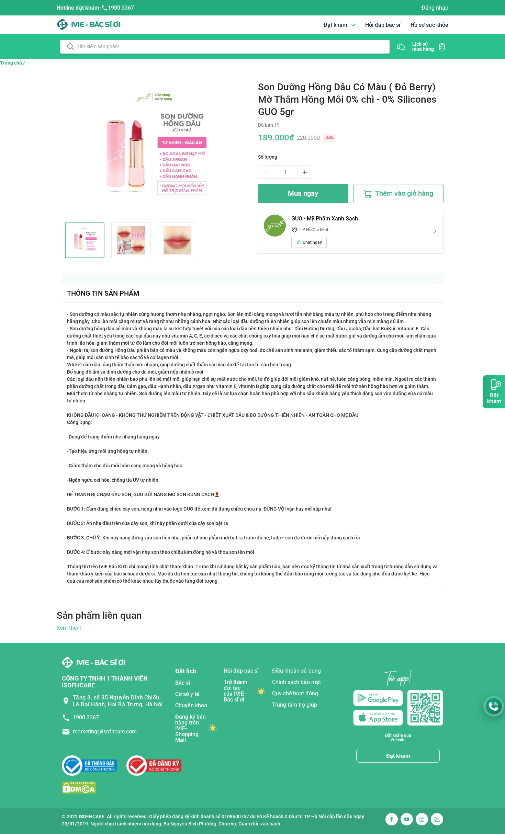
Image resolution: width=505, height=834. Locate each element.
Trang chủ (11, 63)
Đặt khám (398, 756)
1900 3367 (121, 7)
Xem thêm (69, 628)
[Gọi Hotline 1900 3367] (493, 706)
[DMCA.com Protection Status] (79, 787)
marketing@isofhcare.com (105, 731)
